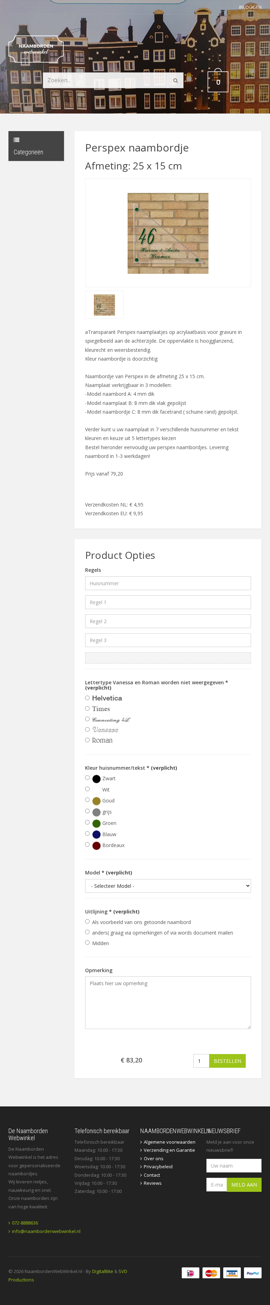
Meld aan (244, 1184)
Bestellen (227, 1061)
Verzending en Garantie (169, 1150)
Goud (108, 800)
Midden (100, 943)
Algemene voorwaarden (169, 1142)
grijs (106, 811)
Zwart (108, 778)
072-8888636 (25, 1223)
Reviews (153, 1183)
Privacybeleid (158, 1166)
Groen (108, 823)
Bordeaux (112, 845)
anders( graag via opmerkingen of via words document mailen (162, 932)
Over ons (153, 1158)
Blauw (108, 834)
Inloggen (250, 7)
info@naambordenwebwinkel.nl (46, 1231)
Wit (105, 789)
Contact (152, 1175)
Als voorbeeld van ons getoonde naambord (141, 922)
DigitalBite (102, 1271)
